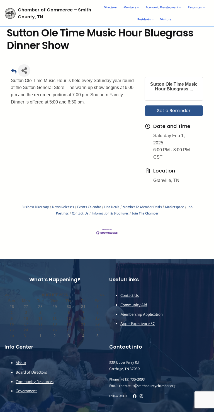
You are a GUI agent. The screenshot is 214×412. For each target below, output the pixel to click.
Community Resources (35, 381)
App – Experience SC (137, 323)
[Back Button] (13, 72)
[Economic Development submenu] (180, 7)
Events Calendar (89, 207)
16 (11, 324)
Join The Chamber (145, 213)
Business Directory (35, 207)
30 (11, 336)
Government (26, 391)
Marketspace (174, 207)
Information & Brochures (110, 213)
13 (69, 318)
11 (40, 318)
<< (6, 295)
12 (54, 318)
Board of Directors (31, 372)
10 (26, 318)
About (21, 363)
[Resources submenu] (204, 7)
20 (69, 324)
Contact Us (80, 213)
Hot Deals (111, 207)
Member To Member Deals (142, 207)
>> (102, 295)
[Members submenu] (138, 7)
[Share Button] (24, 70)
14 (83, 318)
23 (11, 330)
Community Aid (133, 305)
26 (54, 330)
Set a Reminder (174, 110)
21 (83, 324)
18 (40, 324)
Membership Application (141, 314)
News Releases (63, 207)
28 (83, 330)
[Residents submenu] (153, 19)
